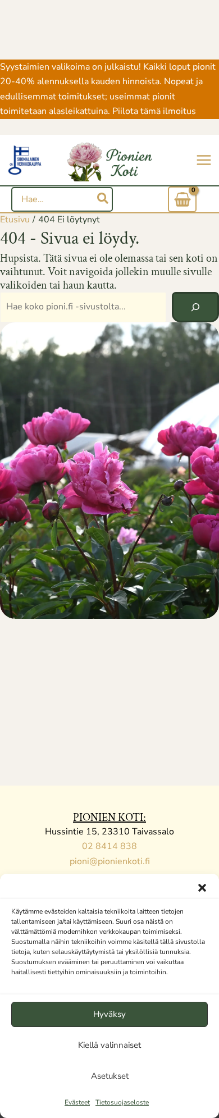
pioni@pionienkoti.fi (110, 861)
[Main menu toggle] (204, 160)
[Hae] (103, 199)
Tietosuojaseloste (122, 1102)
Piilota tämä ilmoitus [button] (154, 111)
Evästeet (77, 1102)
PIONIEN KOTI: (109, 817)
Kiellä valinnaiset (109, 1045)
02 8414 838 (109, 846)
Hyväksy (109, 1014)
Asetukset (110, 1076)
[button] (202, 887)
